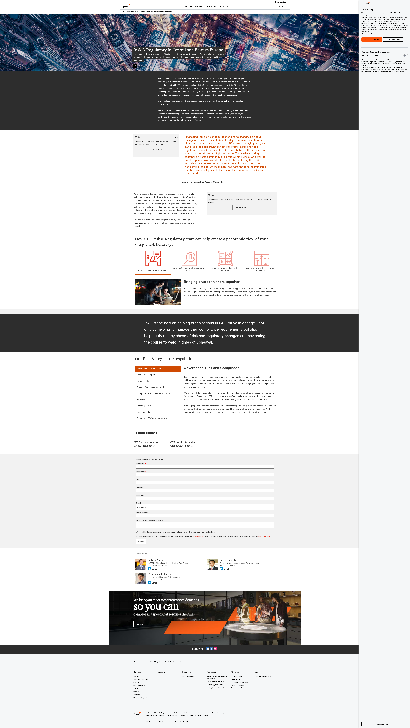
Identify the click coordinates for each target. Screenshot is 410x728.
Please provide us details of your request (152, 520)
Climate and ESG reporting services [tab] (152, 418)
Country (139, 503)
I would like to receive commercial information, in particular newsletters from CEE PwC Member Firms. (177, 532)
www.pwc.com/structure (186, 715)
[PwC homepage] (126, 5)
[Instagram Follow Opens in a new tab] (215, 649)
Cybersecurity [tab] (143, 381)
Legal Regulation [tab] (144, 412)
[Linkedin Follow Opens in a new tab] (207, 649)
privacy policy (198, 536)
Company (140, 487)
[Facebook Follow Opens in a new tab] (211, 649)
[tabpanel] (206, 290)
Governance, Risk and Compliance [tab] (152, 368)
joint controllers (264, 536)
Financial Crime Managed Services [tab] (152, 387)
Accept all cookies (372, 39)
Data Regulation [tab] (144, 406)
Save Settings (382, 724)
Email (154, 569)
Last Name (141, 472)
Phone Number (141, 513)
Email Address (142, 495)
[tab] (153, 269)
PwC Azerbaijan (128, 11)
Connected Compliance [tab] (147, 374)
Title (138, 479)
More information (367, 34)
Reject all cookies (393, 39)
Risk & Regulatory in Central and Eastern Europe (155, 11)
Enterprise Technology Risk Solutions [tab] (153, 393)
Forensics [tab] (141, 399)
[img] (135, 66)
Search (284, 6)
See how (140, 624)
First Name (141, 464)
